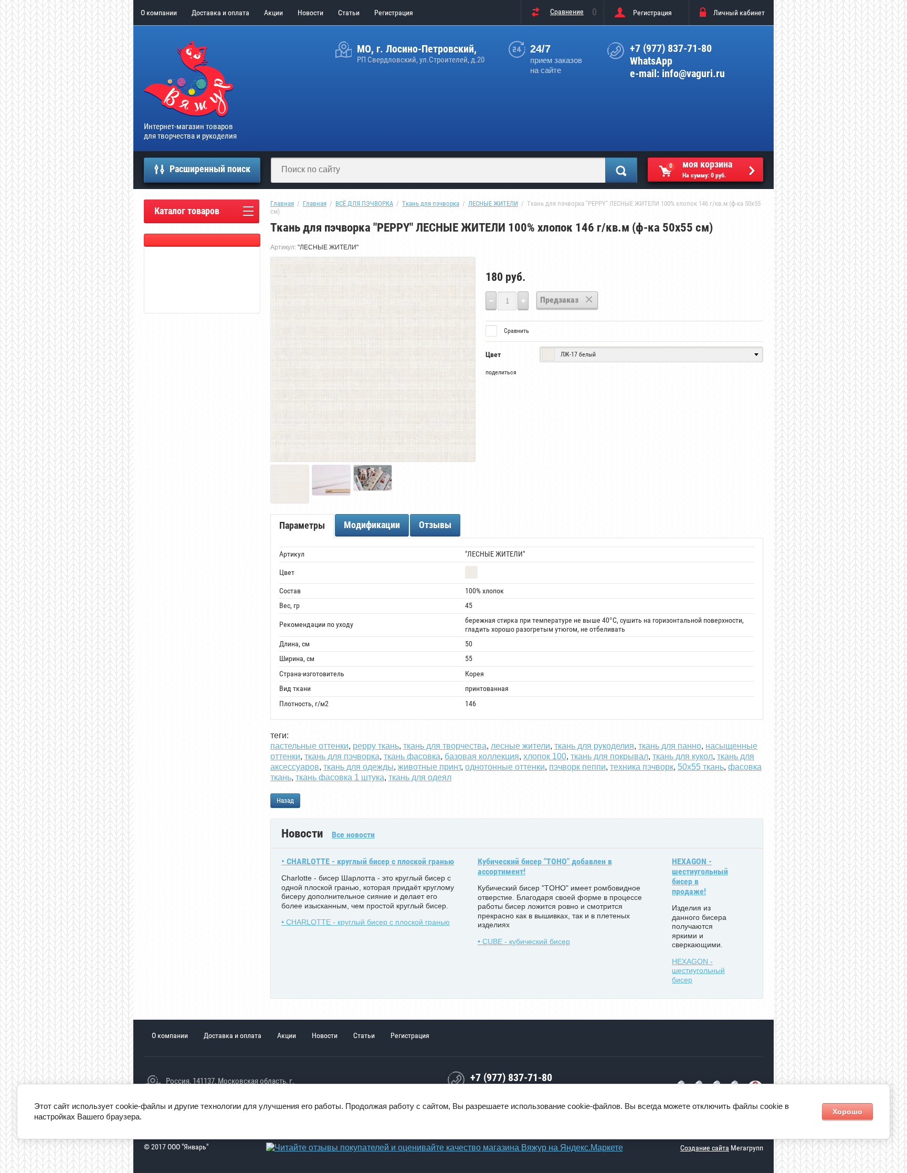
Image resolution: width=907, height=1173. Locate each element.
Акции (273, 12)
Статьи (349, 12)
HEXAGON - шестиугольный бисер (698, 970)
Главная (282, 203)
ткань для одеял (419, 777)
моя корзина (701, 169)
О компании (159, 12)
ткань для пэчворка (341, 756)
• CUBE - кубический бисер (524, 941)
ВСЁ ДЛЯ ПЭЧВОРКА (364, 203)
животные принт (429, 766)
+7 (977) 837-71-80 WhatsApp (671, 54)
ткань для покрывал (609, 756)
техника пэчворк (641, 766)
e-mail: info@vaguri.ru (677, 73)
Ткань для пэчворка (430, 203)
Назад (285, 800)
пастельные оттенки (309, 745)
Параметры (302, 525)
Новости (310, 12)
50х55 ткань (701, 766)
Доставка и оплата (220, 12)
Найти (621, 170)
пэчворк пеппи (577, 766)
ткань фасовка (412, 756)
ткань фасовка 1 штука (340, 777)
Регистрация (393, 12)
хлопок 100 (544, 756)
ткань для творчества (445, 745)
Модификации (372, 524)
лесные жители (520, 745)
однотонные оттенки (505, 766)
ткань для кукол (682, 756)
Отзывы (435, 524)
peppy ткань (376, 745)
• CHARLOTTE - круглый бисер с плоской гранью (367, 861)
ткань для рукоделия (594, 745)
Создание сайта (704, 1148)
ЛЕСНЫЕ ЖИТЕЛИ (493, 203)
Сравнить (515, 330)
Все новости (353, 835)
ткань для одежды (358, 766)
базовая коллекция (482, 756)
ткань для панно (669, 745)
